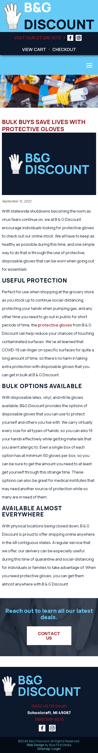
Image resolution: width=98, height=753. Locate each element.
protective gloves (55, 325)
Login (56, 749)
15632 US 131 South (49, 706)
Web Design (35, 745)
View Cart (34, 49)
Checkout (64, 49)
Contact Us (49, 635)
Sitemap (43, 749)
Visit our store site (37, 38)
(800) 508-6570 (49, 719)
